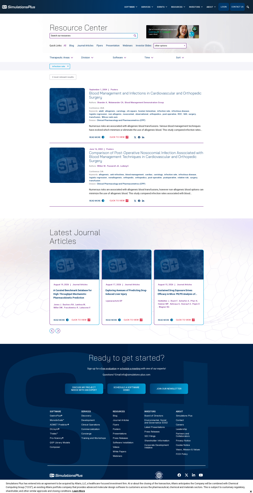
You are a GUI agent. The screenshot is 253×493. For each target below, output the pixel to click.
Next (57, 330)
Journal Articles (85, 45)
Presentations (119, 433)
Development (88, 420)
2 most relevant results (63, 77)
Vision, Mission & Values (188, 449)
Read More (95, 137)
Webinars (128, 45)
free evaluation (109, 368)
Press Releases (120, 438)
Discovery (86, 415)
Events (161, 7)
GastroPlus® (56, 415)
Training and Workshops (93, 438)
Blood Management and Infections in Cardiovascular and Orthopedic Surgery (145, 95)
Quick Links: (56, 45)
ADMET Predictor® (59, 424)
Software (129, 7)
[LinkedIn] (143, 137)
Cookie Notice (183, 445)
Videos (116, 447)
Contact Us (237, 7)
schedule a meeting (130, 368)
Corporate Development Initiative (156, 446)
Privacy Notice (183, 440)
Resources (177, 7)
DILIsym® (54, 429)
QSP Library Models (60, 442)
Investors (194, 7)
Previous (52, 330)
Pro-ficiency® (57, 438)
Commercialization (90, 429)
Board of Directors (153, 415)
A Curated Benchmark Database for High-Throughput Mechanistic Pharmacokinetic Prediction (72, 294)
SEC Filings (149, 436)
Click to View (117, 137)
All (65, 45)
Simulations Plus (184, 415)
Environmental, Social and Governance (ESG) (156, 421)
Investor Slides (143, 45)
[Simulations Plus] (18, 6)
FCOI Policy (182, 454)
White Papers (119, 451)
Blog (71, 45)
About (210, 7)
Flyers (100, 45)
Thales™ (54, 433)
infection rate (58, 66)
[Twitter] (135, 137)
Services (145, 7)
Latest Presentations (154, 427)
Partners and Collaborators (183, 434)
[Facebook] (139, 137)
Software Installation (123, 442)
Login (224, 7)
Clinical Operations (90, 424)
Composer (55, 447)
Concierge (86, 433)
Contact (180, 420)
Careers (180, 424)
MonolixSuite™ (57, 420)
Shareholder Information (156, 440)
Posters (116, 429)
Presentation (113, 45)
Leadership (181, 429)
